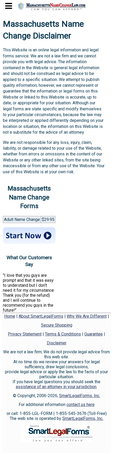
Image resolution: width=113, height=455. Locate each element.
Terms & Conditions (63, 334)
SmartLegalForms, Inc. (79, 395)
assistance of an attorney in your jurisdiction (56, 386)
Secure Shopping (56, 325)
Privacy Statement (25, 334)
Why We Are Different (87, 316)
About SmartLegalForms (41, 316)
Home (9, 316)
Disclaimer (56, 342)
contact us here (80, 404)
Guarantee (93, 334)
